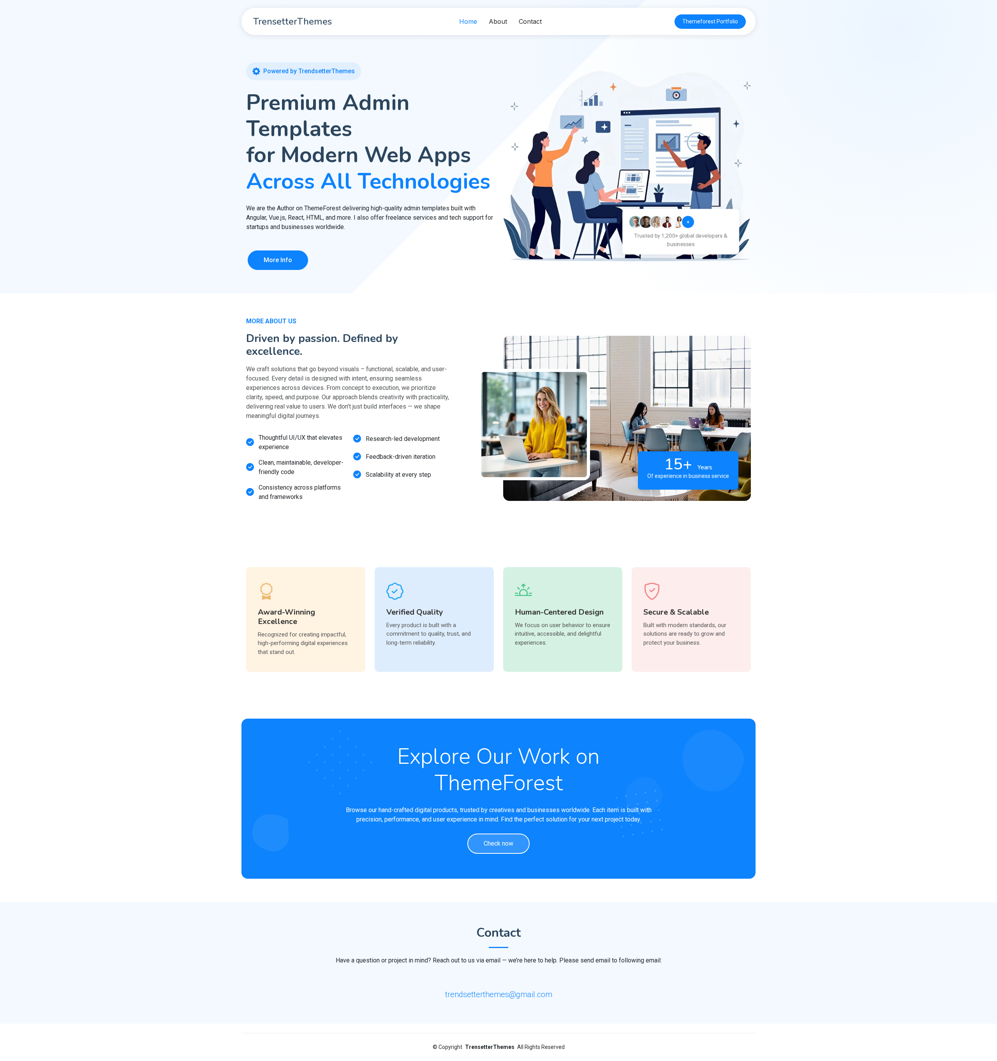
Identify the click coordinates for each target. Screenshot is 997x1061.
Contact (530, 21)
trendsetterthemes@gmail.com (498, 994)
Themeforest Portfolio (710, 21)
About (498, 21)
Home (468, 21)
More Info (278, 260)
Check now (498, 843)
